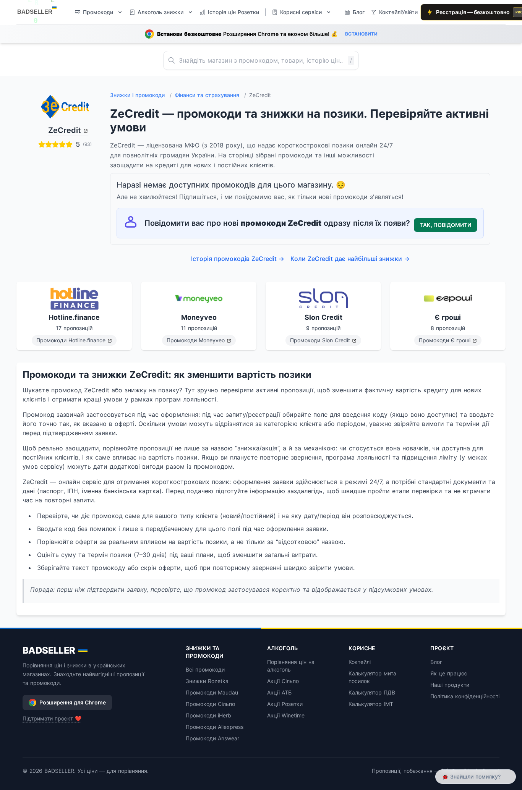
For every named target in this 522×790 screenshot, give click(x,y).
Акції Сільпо (283, 681)
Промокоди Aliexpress (214, 727)
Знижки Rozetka (207, 681)
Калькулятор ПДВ (372, 692)
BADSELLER (49, 650)
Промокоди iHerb (208, 715)
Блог (436, 662)
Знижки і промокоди (141, 95)
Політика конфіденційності (464, 696)
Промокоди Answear (212, 738)
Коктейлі (360, 662)
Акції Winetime (286, 715)
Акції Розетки (285, 704)
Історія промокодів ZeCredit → (237, 258)
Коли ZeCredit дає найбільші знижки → (350, 258)
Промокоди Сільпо (210, 704)
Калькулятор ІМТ (371, 704)
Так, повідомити (445, 225)
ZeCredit (64, 130)
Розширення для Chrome (72, 702)
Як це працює (448, 673)
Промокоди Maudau (212, 692)
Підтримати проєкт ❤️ (52, 718)
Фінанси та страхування (210, 95)
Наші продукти (449, 685)
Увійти (410, 12)
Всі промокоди (205, 669)
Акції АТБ (279, 692)
